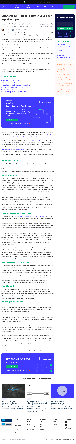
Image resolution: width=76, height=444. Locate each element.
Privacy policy (49, 439)
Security (29, 424)
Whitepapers (43, 429)
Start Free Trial (67, 6)
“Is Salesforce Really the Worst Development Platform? (21, 137)
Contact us (55, 421)
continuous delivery (7, 149)
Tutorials (42, 426)
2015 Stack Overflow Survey (33, 140)
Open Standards (9, 89)
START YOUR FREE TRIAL (64, 28)
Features (29, 421)
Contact (53, 6)
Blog (41, 424)
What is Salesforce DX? (11, 81)
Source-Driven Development (13, 83)
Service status (30, 429)
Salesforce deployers (16, 6)
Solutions (37, 6)
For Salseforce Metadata (17, 426)
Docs (41, 421)
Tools (15, 423)
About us (55, 424)
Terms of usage (57, 439)
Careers (55, 426)
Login (59, 6)
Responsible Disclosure (68, 439)
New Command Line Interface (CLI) (15, 87)
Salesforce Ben (48, 135)
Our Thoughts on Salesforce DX (14, 92)
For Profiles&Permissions (19, 433)
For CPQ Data (17, 429)
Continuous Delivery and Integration (16, 85)
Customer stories (31, 426)
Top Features (28, 6)
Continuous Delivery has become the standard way (29, 217)
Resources (45, 6)
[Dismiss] (74, 2)
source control (20, 149)
